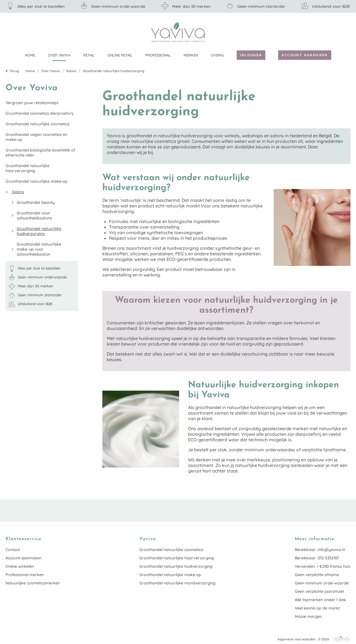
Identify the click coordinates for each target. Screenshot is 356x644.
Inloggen (251, 55)
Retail (89, 55)
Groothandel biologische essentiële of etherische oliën (40, 153)
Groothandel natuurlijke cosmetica (38, 123)
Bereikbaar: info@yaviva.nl (320, 549)
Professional (158, 55)
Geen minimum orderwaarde (322, 583)
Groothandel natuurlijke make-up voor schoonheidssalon (39, 249)
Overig (217, 55)
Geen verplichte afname (317, 574)
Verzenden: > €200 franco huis (322, 566)
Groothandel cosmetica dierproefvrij (39, 113)
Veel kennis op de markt (317, 608)
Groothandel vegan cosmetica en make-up (36, 137)
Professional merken (25, 574)
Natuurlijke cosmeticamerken (33, 583)
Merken (191, 55)
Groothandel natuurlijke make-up (36, 181)
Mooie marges (308, 616)
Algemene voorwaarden (296, 639)
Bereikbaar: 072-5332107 (317, 557)
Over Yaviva (59, 55)
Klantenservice (346, 32)
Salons (17, 191)
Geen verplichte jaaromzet (319, 591)
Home (30, 55)
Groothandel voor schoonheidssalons (34, 215)
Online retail (119, 55)
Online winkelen (20, 566)
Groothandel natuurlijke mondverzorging (177, 583)
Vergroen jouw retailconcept (32, 102)
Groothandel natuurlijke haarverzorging (28, 168)
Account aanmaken (304, 55)
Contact (13, 549)
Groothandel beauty (36, 202)
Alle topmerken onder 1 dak (320, 599)
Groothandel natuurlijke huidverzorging (39, 231)
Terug (14, 71)
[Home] (178, 32)
